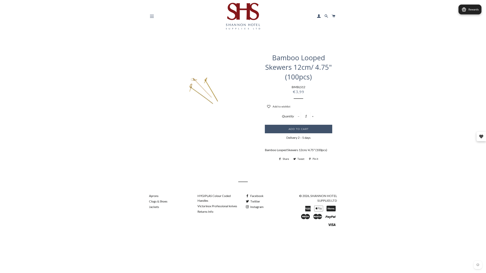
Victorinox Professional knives (217, 206)
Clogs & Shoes (158, 201)
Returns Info (205, 211)
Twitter (255, 201)
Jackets (154, 207)
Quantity (288, 116)
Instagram (257, 207)
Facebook (257, 196)
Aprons (154, 196)
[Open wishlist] (481, 136)
